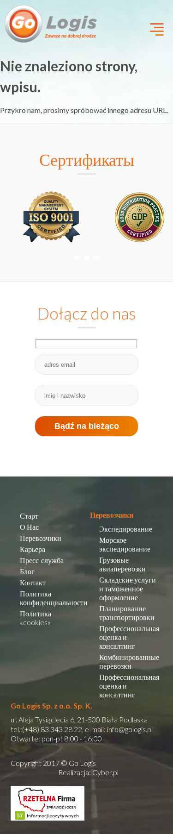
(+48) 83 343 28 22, (53, 729)
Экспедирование (125, 528)
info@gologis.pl (130, 729)
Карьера (32, 549)
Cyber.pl (105, 772)
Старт (29, 515)
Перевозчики (40, 537)
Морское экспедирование (124, 544)
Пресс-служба (42, 560)
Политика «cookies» (35, 618)
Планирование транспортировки (127, 612)
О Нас (29, 526)
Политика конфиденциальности (54, 598)
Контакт (33, 582)
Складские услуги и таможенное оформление (127, 588)
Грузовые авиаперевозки (122, 564)
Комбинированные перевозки (129, 661)
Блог (27, 571)
